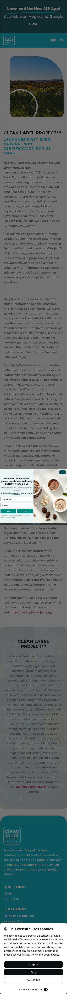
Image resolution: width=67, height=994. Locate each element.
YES (8, 511)
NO (25, 511)
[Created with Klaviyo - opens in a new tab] (33, 524)
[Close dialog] (62, 472)
